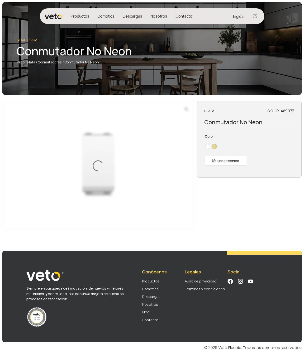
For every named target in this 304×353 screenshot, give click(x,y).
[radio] (207, 146)
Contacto (184, 16)
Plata (31, 62)
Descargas (132, 16)
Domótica (106, 16)
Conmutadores (50, 62)
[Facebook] (230, 281)
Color (209, 136)
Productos (80, 16)
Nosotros (159, 16)
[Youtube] (250, 281)
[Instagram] (240, 281)
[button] (225, 161)
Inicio (21, 62)
